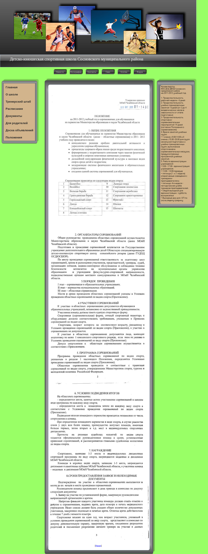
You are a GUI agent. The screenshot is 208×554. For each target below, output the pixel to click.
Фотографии (75, 72)
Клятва (124, 72)
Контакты (92, 72)
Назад (98, 546)
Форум (140, 72)
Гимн (108, 72)
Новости (60, 72)
